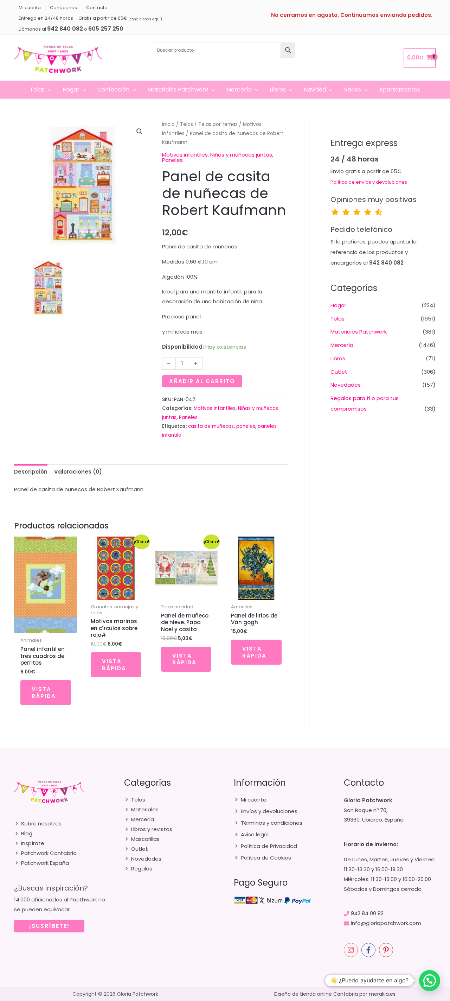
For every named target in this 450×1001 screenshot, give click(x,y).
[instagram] (352, 950)
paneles (245, 426)
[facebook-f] (369, 950)
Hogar (338, 305)
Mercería (341, 345)
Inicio (168, 124)
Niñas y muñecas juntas (241, 154)
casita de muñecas (211, 426)
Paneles (172, 160)
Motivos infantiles (185, 154)
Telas (186, 124)
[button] (48, 90)
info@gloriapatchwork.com (386, 923)
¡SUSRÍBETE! (49, 926)
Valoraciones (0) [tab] (78, 471)
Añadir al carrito (202, 381)
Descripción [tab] (30, 471)
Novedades (345, 384)
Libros (337, 358)
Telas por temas (218, 124)
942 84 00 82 (367, 913)
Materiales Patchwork (358, 331)
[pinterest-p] (387, 950)
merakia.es (382, 993)
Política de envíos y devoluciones (368, 182)
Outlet (338, 371)
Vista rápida (44, 692)
